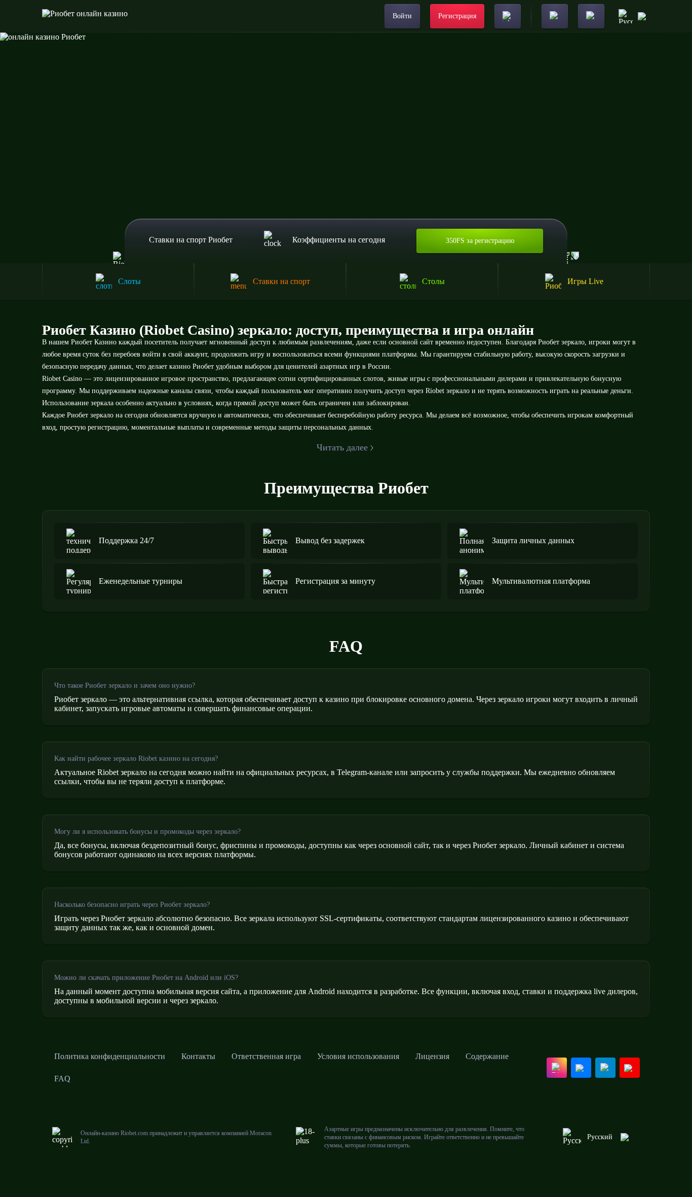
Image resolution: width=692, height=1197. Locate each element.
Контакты (198, 1056)
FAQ (62, 1078)
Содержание (487, 1056)
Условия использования (358, 1056)
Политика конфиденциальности (109, 1056)
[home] (85, 16)
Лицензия (432, 1056)
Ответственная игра (266, 1056)
